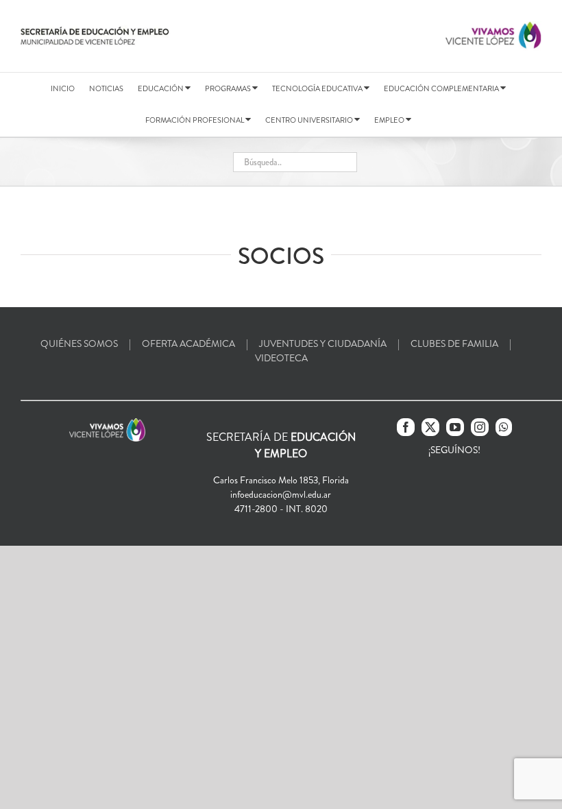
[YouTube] (455, 427)
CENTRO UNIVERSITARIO (309, 119)
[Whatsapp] (504, 427)
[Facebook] (406, 427)
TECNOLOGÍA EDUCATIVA (318, 88)
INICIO (63, 88)
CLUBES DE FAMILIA (454, 343)
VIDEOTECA (281, 358)
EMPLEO (390, 119)
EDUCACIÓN (161, 88)
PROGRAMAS (228, 88)
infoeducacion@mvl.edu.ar (280, 494)
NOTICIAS (106, 88)
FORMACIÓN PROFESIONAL (195, 119)
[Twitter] (430, 427)
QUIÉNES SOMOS (79, 343)
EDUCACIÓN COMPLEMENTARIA (442, 88)
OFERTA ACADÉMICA (188, 343)
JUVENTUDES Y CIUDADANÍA (323, 343)
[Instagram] (480, 427)
